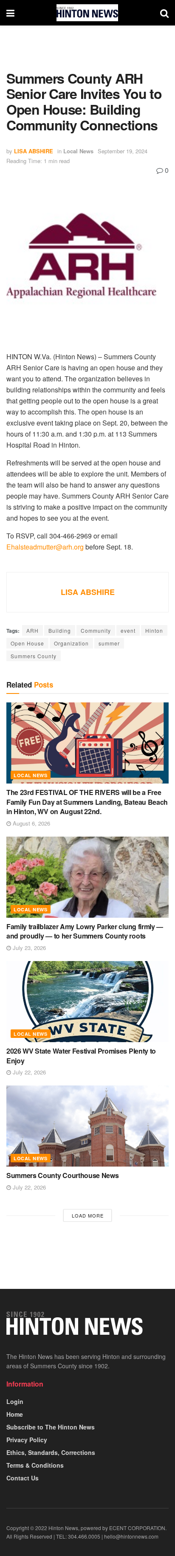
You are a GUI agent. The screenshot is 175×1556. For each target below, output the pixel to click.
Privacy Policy (26, 1439)
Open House (27, 643)
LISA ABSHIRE (33, 151)
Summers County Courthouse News (62, 1175)
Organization (71, 643)
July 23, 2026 (28, 948)
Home (14, 1414)
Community (96, 630)
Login (14, 1401)
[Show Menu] (10, 12)
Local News (78, 151)
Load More (88, 1215)
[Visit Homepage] (87, 12)
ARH (32, 630)
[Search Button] (164, 12)
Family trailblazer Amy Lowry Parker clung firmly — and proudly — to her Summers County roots (84, 931)
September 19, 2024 (122, 151)
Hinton (154, 630)
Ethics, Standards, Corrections (50, 1452)
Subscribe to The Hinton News (50, 1427)
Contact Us (22, 1478)
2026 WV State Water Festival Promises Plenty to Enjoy (81, 1055)
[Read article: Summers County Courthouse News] (87, 1126)
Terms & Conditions (35, 1465)
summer (109, 643)
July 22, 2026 (28, 1072)
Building (59, 630)
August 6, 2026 (30, 823)
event (128, 630)
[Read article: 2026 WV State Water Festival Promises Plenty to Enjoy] (87, 1001)
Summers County (33, 656)
